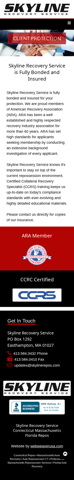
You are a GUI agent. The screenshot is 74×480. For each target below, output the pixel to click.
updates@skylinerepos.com (37, 365)
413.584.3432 (24, 353)
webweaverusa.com (46, 446)
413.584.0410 (25, 359)
